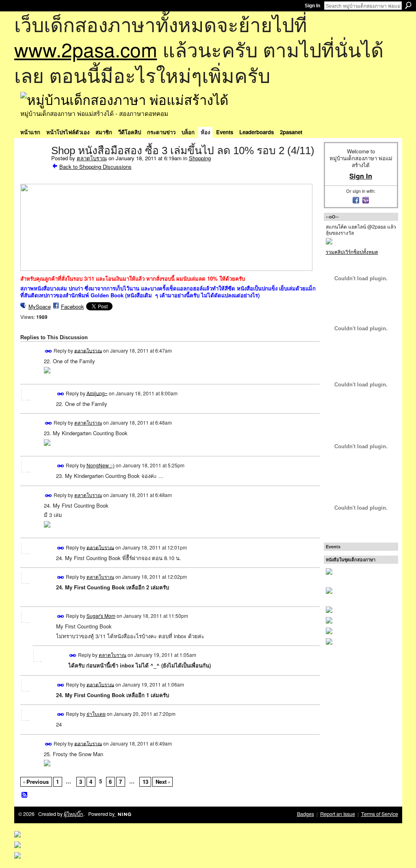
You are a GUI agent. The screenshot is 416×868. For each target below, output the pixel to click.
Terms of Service (379, 814)
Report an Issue (337, 814)
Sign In (312, 6)
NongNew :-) (101, 465)
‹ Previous (36, 781)
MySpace (39, 306)
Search (408, 5)
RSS (24, 795)
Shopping (200, 158)
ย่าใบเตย (96, 713)
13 (145, 781)
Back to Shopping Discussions (95, 166)
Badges (305, 814)
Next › (163, 781)
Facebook (72, 306)
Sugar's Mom (101, 615)
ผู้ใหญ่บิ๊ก (73, 814)
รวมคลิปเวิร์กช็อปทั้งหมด (352, 251)
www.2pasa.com (85, 49)
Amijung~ (97, 392)
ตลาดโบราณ (92, 158)
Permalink (48, 351)
